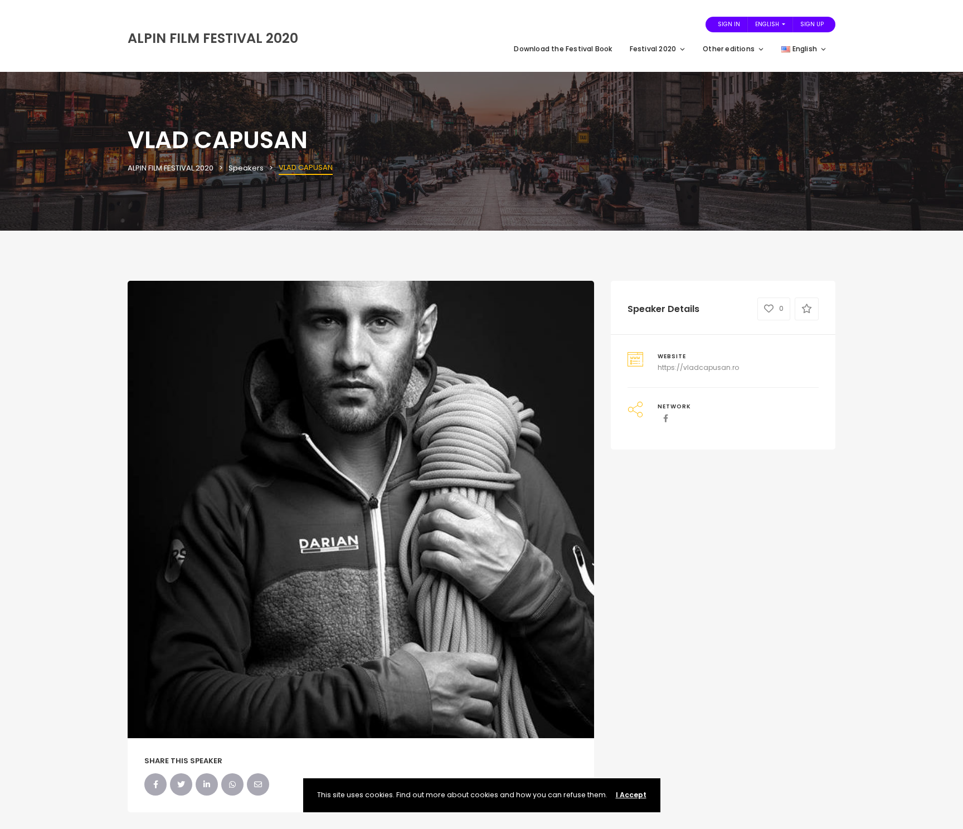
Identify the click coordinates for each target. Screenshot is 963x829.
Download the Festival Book (563, 48)
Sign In (729, 24)
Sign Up (812, 24)
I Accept (631, 794)
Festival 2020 (653, 48)
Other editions (729, 48)
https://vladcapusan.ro (698, 367)
